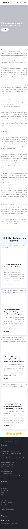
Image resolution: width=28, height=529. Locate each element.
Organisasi (4, 488)
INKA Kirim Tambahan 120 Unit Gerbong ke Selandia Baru (13, 266)
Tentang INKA (4, 483)
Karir (2, 494)
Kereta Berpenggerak (7, 504)
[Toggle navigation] (25, 2)
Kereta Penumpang (6, 502)
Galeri (2, 492)
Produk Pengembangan (7, 509)
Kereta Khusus (5, 507)
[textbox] (14, 141)
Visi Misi (3, 486)
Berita (4, 29)
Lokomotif (4, 500)
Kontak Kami (4, 490)
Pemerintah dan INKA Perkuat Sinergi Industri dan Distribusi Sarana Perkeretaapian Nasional (14, 406)
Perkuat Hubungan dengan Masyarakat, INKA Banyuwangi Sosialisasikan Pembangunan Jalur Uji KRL (13, 312)
